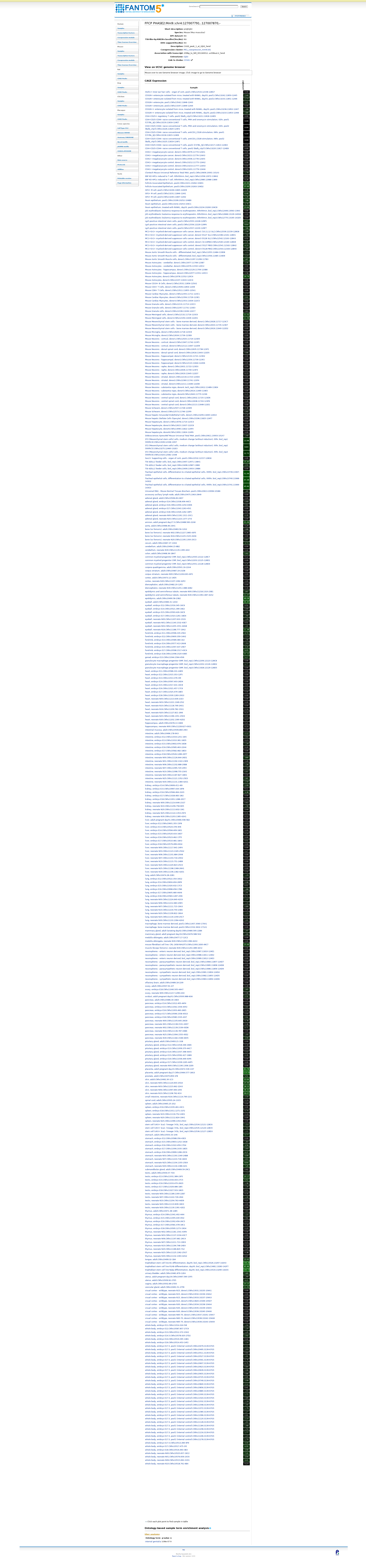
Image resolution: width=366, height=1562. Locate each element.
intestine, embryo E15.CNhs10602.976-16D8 (165, 744)
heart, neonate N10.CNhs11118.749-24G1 (164, 706)
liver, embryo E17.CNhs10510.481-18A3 (163, 841)
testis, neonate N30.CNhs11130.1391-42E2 (165, 1207)
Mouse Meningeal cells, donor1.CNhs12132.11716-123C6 (171, 314)
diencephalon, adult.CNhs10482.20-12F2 (164, 584)
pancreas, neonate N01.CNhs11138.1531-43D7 (166, 1024)
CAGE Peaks (122, 78)
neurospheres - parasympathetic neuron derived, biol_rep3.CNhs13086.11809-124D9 (184, 969)
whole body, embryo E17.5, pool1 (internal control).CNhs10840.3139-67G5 (179, 1384)
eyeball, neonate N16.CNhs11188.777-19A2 (165, 630)
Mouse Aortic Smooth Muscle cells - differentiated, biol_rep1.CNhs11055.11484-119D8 (185, 252)
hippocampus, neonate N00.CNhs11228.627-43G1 (168, 726)
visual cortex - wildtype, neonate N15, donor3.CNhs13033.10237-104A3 (178, 1297)
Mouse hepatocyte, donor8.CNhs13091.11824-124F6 (169, 432)
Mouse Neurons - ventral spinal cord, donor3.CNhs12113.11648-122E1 (177, 404)
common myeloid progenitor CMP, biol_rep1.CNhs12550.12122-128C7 (177, 557)
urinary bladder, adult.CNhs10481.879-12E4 (165, 1273)
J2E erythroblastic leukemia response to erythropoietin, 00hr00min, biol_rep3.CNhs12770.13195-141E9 (193, 218)
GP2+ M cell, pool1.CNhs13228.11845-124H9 (166, 190)
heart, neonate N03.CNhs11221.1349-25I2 (164, 702)
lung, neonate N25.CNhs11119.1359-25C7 (164, 917)
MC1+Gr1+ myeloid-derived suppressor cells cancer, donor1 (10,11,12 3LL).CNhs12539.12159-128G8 (192, 231)
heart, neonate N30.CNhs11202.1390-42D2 (165, 720)
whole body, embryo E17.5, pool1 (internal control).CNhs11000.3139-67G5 (179, 1394)
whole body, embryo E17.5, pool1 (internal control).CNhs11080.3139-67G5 (179, 1412)
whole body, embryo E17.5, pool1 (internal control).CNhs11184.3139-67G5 (179, 1426)
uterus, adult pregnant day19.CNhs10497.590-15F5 (168, 1277)
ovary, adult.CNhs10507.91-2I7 (159, 986)
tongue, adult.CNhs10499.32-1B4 (160, 1259)
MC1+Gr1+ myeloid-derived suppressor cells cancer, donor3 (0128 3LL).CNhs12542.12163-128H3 (190, 238)
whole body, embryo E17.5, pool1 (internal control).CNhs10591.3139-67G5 (179, 1360)
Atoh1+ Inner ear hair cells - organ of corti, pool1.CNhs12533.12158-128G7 (180, 92)
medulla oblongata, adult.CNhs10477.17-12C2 (166, 937)
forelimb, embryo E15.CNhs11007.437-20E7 (165, 647)
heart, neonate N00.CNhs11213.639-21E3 (164, 699)
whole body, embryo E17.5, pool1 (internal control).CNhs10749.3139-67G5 (179, 1380)
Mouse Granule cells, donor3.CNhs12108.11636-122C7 (170, 311)
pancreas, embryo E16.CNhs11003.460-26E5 (165, 1010)
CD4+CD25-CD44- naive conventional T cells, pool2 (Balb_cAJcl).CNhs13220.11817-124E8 (187, 148)
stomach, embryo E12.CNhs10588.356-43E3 (165, 1138)
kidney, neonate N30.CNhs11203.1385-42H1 (165, 816)
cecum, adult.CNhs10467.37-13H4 (161, 543)
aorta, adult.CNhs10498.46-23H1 (160, 526)
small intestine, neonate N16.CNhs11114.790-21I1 (168, 1097)
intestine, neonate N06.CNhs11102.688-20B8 (166, 764)
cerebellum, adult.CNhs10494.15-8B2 (162, 546)
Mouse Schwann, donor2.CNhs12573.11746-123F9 (168, 411)
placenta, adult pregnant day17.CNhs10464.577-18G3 (170, 1073)
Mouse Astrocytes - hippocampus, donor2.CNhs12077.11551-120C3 (176, 273)
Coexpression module (126, 37)
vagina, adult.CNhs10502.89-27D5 (161, 1284)
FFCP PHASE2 (240, 16)
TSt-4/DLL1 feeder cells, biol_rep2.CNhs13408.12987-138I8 (172, 465)
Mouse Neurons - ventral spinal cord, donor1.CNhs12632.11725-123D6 (177, 398)
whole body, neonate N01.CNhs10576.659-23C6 (167, 1457)
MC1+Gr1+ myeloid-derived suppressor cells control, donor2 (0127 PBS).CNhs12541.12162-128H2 (190, 245)
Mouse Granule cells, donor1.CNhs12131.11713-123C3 (170, 304)
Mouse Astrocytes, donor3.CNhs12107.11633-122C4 (169, 280)
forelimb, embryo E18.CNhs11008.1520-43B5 (166, 654)
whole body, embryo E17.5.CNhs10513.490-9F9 (167, 1443)
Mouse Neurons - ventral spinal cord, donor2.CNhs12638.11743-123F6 (177, 401)
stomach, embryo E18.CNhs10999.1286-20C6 (166, 1152)
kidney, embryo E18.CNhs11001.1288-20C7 (165, 799)
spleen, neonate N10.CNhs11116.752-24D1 (165, 1114)
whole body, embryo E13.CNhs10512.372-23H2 (167, 1332)
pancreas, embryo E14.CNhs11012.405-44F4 (165, 1003)
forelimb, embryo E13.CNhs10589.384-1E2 (165, 640)
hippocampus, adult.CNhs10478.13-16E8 (164, 723)
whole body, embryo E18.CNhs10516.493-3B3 (166, 1450)
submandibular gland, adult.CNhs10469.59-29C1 (167, 1169)
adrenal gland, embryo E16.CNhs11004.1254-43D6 (168, 505)
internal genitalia (153, 1541)
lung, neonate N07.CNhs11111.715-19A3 (164, 906)
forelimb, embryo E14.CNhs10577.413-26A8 (165, 643)
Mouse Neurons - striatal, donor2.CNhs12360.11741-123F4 (172, 380)
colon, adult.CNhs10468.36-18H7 (160, 553)
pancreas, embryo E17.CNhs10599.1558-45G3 (166, 1014)
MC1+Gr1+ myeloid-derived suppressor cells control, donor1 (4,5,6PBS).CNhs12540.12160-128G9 (190, 242)
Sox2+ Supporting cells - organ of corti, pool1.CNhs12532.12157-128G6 (178, 458)
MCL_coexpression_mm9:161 (197, 50)
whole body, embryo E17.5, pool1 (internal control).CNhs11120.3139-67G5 (179, 1419)
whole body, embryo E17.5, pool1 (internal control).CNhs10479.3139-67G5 (179, 1346)
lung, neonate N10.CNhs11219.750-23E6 (164, 910)
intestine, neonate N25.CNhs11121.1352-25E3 (166, 778)
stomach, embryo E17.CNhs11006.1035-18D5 (166, 1149)
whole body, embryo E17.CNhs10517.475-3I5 (166, 1446)
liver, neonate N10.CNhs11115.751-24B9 (164, 861)
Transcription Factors (126, 33)
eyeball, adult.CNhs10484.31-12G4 (161, 602)
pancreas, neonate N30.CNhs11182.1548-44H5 (166, 1038)
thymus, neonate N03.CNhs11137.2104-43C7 (166, 1235)
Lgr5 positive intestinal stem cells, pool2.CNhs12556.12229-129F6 (176, 224)
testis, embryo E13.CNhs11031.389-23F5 (164, 1176)
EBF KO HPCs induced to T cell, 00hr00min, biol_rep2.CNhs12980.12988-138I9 (181, 180)
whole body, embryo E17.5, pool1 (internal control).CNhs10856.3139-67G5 (179, 1387)
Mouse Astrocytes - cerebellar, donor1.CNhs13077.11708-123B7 (174, 263)
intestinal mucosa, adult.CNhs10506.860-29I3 (166, 730)
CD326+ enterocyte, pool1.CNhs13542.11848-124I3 (169, 102)
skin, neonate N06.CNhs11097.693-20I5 (163, 1090)
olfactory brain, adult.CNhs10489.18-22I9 (164, 983)
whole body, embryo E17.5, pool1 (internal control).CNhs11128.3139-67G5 (179, 1422)
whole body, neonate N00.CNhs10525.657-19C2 (167, 1453)
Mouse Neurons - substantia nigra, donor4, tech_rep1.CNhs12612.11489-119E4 (181, 387)
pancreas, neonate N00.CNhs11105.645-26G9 (166, 1021)
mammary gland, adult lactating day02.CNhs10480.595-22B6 (173, 931)
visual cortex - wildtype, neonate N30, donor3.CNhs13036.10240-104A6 (178, 1311)
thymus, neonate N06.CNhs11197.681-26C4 (165, 1239)
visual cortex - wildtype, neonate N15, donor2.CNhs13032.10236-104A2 (178, 1294)
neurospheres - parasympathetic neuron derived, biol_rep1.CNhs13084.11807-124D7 (184, 962)
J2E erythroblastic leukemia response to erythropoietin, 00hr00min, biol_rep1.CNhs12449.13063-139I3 (192, 211)
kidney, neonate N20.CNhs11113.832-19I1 (164, 809)
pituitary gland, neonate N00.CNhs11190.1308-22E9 (169, 1066)
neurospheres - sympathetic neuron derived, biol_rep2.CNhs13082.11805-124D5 (182, 976)
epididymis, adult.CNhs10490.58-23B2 (163, 598)
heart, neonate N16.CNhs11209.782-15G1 (164, 709)
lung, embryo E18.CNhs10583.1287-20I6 (163, 896)
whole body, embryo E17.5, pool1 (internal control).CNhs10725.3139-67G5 (179, 1377)
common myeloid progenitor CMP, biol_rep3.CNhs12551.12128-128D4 (177, 564)
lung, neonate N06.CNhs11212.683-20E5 (164, 903)
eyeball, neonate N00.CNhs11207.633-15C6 (165, 619)
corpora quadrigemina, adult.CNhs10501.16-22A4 (168, 567)
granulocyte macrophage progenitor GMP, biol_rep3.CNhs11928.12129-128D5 (181, 668)
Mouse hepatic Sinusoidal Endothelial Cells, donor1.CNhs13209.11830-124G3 (181, 415)
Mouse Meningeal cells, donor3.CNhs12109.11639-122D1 (171, 318)
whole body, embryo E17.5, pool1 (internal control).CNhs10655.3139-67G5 (179, 1374)
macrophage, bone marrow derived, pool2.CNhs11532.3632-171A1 (176, 927)
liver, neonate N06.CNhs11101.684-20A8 (164, 854)
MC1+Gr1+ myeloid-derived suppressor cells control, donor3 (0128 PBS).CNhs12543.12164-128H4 (190, 249)
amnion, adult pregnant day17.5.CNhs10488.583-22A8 (170, 522)
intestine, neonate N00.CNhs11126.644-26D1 (166, 757)
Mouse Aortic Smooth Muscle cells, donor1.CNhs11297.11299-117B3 (176, 259)
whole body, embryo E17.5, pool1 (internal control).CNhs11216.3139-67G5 (179, 1432)
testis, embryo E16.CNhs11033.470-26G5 (164, 1183)
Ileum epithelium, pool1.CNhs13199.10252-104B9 (168, 200)
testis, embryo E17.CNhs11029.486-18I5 (163, 1187)
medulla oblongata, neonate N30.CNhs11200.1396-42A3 (171, 941)
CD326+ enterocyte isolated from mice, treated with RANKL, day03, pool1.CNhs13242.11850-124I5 (191, 95)
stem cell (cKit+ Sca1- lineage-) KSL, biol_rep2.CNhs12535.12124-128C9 (178, 1128)
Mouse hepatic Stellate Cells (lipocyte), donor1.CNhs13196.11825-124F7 (178, 418)
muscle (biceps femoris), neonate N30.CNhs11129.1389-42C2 (173, 948)
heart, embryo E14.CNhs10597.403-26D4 (164, 681)
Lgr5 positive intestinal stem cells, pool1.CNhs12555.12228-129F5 (176, 221)
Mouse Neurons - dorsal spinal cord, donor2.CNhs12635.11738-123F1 (177, 349)
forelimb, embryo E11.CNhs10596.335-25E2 (165, 633)
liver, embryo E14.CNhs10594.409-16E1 (163, 830)
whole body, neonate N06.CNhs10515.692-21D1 (167, 1460)
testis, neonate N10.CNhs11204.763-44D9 (164, 1200)
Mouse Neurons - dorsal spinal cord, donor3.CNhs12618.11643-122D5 (177, 353)
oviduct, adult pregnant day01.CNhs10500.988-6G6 (169, 996)
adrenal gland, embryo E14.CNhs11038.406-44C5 (168, 501)
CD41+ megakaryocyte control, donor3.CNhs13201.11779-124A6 (175, 169)
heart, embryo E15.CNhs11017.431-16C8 (164, 685)
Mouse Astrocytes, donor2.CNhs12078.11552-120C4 (169, 276)
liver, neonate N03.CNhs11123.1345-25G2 (164, 851)
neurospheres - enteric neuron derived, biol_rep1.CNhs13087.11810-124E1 (179, 951)
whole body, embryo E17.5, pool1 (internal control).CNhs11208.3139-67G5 (179, 1429)
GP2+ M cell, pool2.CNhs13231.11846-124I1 (165, 193)
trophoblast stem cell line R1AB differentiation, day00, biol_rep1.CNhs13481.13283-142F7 (186, 1266)
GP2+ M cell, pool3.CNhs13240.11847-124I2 (165, 197)
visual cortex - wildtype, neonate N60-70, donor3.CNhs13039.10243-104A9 (180, 1322)
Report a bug (176, 1556)
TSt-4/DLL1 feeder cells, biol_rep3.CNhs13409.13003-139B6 (172, 469)
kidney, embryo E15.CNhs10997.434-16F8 (164, 789)
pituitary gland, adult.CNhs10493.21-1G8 (164, 1041)
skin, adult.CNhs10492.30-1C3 (159, 1079)
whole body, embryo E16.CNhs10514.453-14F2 (166, 1342)
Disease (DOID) (124, 132)
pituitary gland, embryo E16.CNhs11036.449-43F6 (168, 1059)
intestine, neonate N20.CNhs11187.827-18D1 (166, 775)
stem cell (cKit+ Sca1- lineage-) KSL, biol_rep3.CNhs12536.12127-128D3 (179, 1131)
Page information (124, 183)
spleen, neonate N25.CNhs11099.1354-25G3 (165, 1121)
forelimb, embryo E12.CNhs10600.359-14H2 (165, 636)
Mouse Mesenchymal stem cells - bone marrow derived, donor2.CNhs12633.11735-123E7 (186, 325)
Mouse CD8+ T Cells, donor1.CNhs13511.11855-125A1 (170, 290)
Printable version (124, 178)
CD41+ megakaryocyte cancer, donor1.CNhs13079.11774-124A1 (175, 152)
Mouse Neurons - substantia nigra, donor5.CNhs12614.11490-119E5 (176, 391)
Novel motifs (123, 142)
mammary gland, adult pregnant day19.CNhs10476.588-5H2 (173, 934)
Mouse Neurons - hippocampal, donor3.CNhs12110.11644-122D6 (175, 363)
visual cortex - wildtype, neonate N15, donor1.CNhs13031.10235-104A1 (178, 1290)
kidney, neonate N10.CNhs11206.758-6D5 (164, 806)
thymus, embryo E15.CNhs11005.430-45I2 (164, 1218)
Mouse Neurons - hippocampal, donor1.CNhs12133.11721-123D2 (175, 356)
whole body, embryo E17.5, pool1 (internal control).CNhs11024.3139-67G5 (179, 1398)
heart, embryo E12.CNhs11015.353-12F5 (164, 674)
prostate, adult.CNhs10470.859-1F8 (161, 1076)
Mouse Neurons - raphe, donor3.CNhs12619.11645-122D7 (171, 373)
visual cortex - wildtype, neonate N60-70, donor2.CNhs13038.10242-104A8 (180, 1318)
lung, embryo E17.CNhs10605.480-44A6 (163, 893)
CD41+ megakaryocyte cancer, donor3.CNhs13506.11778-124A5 (175, 159)
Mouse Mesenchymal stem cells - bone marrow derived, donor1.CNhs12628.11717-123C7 (186, 321)
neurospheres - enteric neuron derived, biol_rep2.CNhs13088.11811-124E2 (179, 955)
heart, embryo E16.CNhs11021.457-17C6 (164, 688)
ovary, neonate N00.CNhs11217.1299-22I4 (164, 993)
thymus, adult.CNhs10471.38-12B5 (161, 1211)
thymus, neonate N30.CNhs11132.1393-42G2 (166, 1256)
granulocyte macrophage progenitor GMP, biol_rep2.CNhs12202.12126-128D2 (181, 664)
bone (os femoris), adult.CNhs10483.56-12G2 (166, 529)
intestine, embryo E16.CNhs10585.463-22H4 (165, 747)
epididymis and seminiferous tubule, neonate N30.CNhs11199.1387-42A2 (179, 595)
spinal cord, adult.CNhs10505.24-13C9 (163, 1100)
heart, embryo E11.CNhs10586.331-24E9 (164, 671)
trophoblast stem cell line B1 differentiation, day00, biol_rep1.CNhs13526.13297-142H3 (185, 1263)
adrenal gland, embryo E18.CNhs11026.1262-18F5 (168, 512)
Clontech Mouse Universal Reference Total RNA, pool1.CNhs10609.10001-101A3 (182, 173)
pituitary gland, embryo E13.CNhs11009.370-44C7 (168, 1048)
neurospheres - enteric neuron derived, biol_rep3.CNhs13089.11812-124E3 (179, 958)
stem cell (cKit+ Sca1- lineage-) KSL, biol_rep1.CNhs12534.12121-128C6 (178, 1124)
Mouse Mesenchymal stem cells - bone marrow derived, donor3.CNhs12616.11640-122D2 (186, 328)
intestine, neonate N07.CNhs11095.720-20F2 (166, 768)
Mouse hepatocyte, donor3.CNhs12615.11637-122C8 (169, 425)
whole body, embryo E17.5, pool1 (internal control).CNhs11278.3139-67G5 (179, 1439)
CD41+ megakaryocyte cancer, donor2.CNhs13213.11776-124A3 (175, 155)
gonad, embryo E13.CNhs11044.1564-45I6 (164, 657)
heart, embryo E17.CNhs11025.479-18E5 (164, 692)
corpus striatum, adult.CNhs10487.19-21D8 (165, 571)
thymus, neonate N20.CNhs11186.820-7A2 (165, 1249)
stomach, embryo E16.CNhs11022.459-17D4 (165, 1145)
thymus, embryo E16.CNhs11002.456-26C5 (165, 1221)
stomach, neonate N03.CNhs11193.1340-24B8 (166, 1156)
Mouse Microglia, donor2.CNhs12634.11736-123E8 (168, 335)
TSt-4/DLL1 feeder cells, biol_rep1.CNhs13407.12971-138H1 (172, 462)
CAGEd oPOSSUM (124, 151)
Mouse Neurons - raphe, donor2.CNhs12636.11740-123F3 (171, 370)
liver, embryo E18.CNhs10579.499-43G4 (163, 844)
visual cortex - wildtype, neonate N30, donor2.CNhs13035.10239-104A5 (178, 1308)
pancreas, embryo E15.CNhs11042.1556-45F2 (166, 1007)
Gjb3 (186, 57)
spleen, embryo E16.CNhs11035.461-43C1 (164, 1107)
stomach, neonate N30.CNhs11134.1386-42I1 (166, 1166)
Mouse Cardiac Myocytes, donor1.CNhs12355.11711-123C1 (172, 294)
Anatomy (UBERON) (126, 137)
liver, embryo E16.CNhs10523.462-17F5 (163, 837)
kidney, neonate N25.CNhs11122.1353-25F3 (165, 813)
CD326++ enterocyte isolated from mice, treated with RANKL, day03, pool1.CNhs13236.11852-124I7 (192, 109)
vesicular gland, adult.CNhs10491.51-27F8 (164, 1287)
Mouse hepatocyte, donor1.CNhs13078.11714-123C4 (169, 422)
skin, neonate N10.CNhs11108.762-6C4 (163, 1093)
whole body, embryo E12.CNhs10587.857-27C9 (167, 1329)
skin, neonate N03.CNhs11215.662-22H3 (164, 1086)
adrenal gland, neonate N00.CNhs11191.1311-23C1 (169, 515)
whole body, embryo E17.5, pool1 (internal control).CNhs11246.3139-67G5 (179, 1436)
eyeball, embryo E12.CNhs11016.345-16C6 (165, 605)
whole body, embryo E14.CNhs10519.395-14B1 (167, 1339)
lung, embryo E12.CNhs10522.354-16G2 (163, 879)
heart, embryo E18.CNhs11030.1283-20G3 (164, 695)
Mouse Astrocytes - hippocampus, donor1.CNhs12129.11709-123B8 (176, 270)
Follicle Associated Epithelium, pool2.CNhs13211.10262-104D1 (174, 183)
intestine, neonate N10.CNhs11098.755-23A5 (166, 771)
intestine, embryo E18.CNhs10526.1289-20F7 (166, 754)
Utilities (121, 169)
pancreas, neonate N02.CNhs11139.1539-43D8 (166, 1027)
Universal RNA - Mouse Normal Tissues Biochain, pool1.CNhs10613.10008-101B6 (182, 491)
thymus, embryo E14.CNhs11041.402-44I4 (164, 1214)
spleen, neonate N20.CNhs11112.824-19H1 (165, 1117)
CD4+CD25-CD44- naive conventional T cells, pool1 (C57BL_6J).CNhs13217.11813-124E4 (186, 145)
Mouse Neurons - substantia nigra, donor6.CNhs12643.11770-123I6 (176, 394)
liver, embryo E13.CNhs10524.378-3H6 (163, 827)
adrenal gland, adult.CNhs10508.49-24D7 (164, 498)
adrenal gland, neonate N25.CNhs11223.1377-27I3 (168, 519)
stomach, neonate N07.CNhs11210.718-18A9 (166, 1159)
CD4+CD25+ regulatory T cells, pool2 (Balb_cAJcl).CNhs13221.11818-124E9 (180, 116)
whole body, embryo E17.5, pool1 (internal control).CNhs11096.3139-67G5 (179, 1415)
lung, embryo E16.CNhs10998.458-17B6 (163, 889)
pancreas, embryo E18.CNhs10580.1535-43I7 (166, 1017)
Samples (121, 28)
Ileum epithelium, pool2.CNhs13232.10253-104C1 (168, 204)
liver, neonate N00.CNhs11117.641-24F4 (164, 847)
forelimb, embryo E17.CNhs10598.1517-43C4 (166, 650)
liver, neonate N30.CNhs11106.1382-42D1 (164, 872)
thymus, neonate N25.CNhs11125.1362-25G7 (166, 1252)
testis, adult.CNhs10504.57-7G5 (160, 1173)
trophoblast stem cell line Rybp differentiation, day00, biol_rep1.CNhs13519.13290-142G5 (186, 1270)
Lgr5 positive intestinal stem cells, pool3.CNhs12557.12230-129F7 (176, 228)
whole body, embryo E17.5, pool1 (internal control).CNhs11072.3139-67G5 (179, 1408)
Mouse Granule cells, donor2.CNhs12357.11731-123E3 (170, 308)
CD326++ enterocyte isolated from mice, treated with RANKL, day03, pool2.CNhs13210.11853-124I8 (192, 113)
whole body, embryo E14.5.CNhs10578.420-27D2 (168, 1336)
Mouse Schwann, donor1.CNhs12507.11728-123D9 (168, 408)
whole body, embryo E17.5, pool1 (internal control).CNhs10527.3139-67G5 (179, 1356)
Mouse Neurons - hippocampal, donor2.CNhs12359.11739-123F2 (175, 360)
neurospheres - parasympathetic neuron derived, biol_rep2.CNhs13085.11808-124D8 (184, 965)
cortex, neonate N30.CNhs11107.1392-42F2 (165, 581)
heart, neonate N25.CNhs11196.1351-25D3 (165, 716)
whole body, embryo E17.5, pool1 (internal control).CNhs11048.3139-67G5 (179, 1405)
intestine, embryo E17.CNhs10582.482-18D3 (165, 751)
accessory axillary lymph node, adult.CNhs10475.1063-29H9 (173, 494)
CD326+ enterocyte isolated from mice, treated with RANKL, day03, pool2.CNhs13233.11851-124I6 (191, 99)
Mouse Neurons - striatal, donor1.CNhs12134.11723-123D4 (172, 377)
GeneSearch (194, 6)
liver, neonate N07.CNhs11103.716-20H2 (164, 858)
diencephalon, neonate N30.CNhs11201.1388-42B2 (168, 588)
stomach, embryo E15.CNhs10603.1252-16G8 (166, 1142)
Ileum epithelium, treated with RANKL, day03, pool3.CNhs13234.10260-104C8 (181, 207)
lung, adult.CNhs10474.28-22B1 (159, 875)
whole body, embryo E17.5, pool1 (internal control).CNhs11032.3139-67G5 (179, 1401)
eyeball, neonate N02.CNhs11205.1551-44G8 (166, 626)
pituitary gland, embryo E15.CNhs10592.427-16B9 (168, 1055)
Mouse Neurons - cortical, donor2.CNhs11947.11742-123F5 (172, 342)
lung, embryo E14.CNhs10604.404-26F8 (163, 882)
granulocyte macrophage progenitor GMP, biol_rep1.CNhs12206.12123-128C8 (181, 661)
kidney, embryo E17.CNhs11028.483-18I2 (164, 796)
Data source (122, 160)
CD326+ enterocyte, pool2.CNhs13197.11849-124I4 (169, 106)
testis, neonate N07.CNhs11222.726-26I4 (164, 1197)
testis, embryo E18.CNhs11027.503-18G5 (164, 1190)
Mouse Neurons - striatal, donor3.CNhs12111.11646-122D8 (172, 384)
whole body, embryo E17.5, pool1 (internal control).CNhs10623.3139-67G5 (179, 1367)
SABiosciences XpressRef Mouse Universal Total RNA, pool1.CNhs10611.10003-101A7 (184, 436)
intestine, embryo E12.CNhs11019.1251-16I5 (166, 737)
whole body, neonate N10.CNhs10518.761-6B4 (166, 1464)
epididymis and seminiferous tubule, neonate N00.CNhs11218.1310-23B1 (179, 591)
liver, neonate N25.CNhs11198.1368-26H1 (164, 868)
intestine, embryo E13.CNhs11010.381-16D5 (165, 740)
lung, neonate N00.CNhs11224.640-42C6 (164, 899)
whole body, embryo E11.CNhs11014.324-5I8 (166, 1325)
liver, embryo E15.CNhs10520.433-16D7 (163, 834)
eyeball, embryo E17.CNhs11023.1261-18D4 (165, 616)
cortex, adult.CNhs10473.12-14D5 (160, 578)
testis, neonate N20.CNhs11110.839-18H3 (164, 1204)
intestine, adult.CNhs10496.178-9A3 (162, 733)
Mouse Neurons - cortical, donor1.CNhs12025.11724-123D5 (172, 339)
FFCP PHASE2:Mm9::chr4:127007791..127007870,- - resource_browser (138, 7)
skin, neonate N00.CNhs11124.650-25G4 (164, 1083)
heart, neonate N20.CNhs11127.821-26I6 (164, 713)
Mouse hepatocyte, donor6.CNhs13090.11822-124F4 (169, 429)
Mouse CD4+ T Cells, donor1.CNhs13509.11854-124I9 (170, 287)
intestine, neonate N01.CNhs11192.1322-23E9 (166, 761)
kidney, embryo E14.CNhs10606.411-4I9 (163, 785)
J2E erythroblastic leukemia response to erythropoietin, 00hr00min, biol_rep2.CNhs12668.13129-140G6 (193, 214)
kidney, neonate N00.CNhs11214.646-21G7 (165, 803)
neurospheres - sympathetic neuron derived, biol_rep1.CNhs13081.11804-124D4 (182, 972)
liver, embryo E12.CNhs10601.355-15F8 (163, 823)
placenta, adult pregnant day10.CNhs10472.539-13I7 (169, 1069)
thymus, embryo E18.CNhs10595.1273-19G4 (165, 1228)
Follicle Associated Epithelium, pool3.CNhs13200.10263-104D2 (174, 186)
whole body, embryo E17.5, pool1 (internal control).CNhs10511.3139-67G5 (179, 1353)
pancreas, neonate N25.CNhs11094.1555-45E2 (166, 1034)
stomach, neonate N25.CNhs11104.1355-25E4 (166, 1163)
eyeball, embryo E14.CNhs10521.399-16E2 (165, 609)
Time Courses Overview (127, 42)
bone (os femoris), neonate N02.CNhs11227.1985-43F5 (170, 533)
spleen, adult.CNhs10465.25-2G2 (160, 1104)
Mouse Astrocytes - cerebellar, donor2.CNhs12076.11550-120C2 (174, 266)
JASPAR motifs (123, 146)
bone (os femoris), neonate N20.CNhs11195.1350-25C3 (170, 540)
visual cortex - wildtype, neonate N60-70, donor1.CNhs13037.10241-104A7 (180, 1315)
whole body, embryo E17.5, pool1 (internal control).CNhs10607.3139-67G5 (179, 1363)
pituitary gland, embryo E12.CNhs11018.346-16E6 (168, 1045)
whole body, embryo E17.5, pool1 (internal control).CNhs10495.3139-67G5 (179, 1349)
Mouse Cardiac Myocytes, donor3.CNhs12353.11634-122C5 (172, 301)
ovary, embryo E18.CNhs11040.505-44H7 (164, 989)
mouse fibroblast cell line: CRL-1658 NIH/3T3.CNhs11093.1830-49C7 (176, 944)
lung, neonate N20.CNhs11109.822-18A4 (164, 913)
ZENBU (187, 60)
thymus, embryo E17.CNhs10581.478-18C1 (165, 1225)
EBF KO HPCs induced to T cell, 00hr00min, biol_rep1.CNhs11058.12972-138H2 (181, 176)
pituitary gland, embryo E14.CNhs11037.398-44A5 (168, 1052)
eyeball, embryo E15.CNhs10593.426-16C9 (165, 612)
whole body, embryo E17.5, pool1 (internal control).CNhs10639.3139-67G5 (179, 1370)
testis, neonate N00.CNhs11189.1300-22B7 (165, 1194)
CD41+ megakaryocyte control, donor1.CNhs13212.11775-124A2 (175, 162)
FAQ (183, 1550)
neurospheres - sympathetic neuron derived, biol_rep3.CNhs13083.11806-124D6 (182, 979)
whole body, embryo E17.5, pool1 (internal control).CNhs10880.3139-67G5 (179, 1391)
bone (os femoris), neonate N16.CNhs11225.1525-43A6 (170, 536)
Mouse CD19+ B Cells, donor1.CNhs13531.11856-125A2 (171, 283)
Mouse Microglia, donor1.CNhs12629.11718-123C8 (168, 332)
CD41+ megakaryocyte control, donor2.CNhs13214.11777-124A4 (175, 166)
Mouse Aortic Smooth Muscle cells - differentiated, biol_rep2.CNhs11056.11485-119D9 (185, 256)
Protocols (121, 164)
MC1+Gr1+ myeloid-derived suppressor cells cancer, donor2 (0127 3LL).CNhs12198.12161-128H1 (190, 235)
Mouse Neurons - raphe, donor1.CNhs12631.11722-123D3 (171, 366)
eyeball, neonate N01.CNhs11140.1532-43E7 (166, 623)
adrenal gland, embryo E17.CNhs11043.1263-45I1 (168, 508)
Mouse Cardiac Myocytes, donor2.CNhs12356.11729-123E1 (172, 297)
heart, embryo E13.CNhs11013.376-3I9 (163, 678)
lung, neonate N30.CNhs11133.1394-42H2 (164, 920)
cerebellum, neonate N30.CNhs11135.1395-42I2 (167, 550)
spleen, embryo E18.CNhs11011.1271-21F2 (165, 1111)
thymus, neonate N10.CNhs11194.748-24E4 (165, 1246)
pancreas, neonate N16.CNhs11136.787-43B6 (166, 1031)
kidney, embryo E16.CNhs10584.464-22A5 (164, 792)
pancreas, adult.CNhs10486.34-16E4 (162, 1000)
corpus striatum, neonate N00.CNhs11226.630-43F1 (169, 574)
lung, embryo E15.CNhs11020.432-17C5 (163, 886)
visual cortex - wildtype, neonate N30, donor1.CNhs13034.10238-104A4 (178, 1304)
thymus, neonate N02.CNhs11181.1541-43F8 (166, 1232)
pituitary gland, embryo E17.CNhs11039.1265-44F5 (168, 1062)
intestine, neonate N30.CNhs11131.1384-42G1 (166, 782)
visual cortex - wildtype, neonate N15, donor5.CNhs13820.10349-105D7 (178, 1301)
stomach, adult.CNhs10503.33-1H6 (161, 1135)
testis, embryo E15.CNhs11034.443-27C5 (164, 1180)
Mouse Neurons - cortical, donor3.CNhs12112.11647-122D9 (172, 346)
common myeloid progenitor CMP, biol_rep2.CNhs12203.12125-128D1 (177, 560)
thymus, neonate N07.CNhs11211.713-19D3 (165, 1242)
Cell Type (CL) (123, 128)
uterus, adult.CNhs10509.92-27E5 (160, 1280)
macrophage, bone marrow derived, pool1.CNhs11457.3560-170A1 (176, 924)
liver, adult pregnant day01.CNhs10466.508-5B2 (167, 820)
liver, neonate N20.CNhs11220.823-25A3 (164, 865)
